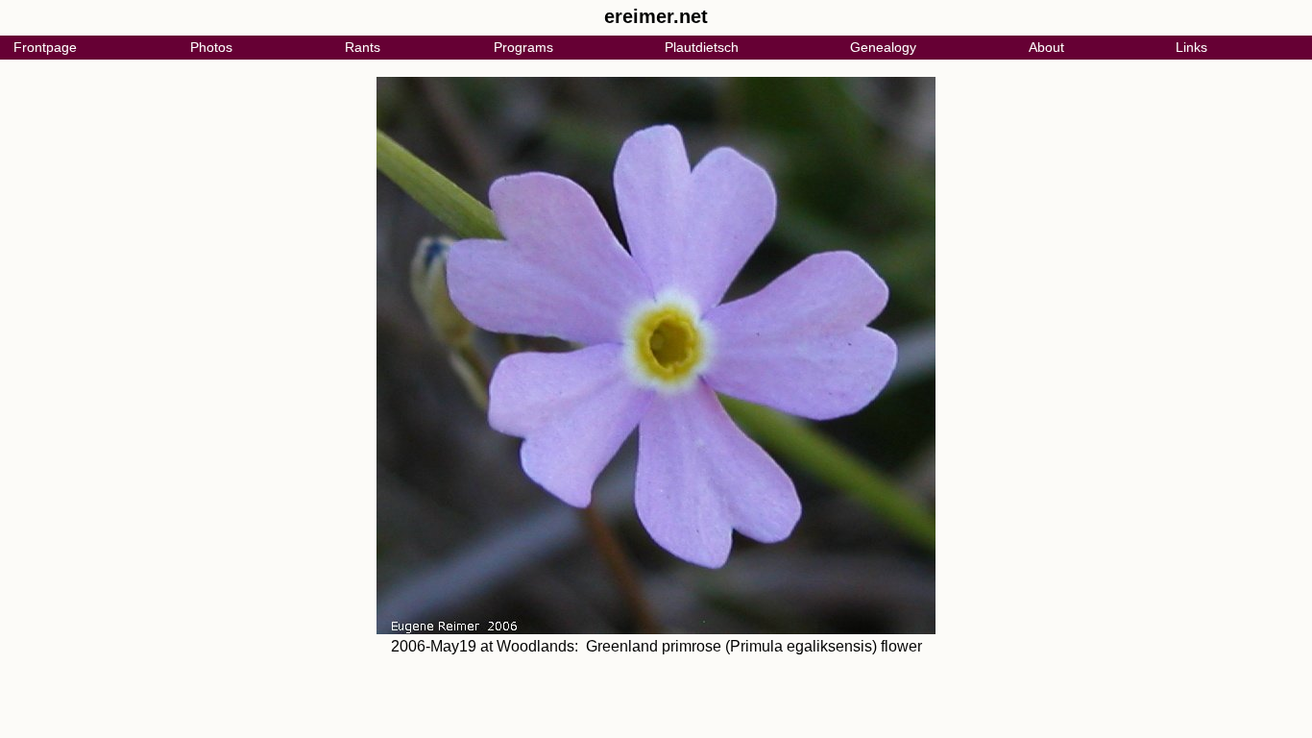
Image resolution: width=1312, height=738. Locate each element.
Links (1191, 47)
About (1046, 47)
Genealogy (883, 47)
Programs (523, 47)
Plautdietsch (702, 47)
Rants (362, 47)
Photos (211, 47)
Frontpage (45, 47)
